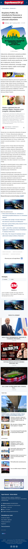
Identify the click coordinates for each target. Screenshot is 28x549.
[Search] (26, 2)
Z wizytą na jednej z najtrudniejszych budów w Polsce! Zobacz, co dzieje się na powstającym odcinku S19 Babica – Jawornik (13, 415)
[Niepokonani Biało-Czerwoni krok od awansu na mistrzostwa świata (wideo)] (5, 457)
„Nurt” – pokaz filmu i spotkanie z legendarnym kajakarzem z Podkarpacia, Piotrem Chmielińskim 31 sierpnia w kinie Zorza (14, 229)
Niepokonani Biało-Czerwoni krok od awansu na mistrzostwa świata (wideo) (18, 456)
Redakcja (14, 290)
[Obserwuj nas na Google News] (21, 259)
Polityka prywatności (11, 543)
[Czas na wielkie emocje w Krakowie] (5, 470)
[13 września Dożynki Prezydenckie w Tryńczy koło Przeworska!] (5, 433)
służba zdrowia (6, 254)
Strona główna (5, 8)
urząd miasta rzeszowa (15, 254)
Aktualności (12, 8)
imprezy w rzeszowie (7, 251)
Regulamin (19, 543)
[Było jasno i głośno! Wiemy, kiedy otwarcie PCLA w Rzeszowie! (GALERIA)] (14, 376)
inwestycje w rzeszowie (17, 251)
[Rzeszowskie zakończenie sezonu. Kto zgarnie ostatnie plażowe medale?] (5, 450)
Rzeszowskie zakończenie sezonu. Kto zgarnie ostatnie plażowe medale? (18, 450)
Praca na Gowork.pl (5, 526)
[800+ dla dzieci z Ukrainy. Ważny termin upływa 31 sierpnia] (5, 426)
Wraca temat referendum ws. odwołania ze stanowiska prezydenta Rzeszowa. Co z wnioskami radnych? (14, 215)
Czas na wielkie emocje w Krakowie (18, 468)
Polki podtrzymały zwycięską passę (18, 461)
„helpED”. (22, 196)
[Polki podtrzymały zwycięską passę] (5, 464)
